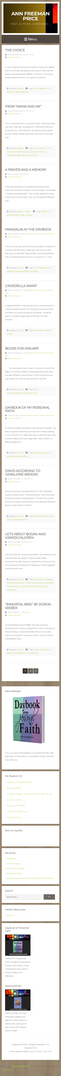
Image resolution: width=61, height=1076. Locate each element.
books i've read (13, 92)
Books (20, 88)
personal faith (22, 456)
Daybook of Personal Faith (19, 782)
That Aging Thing (13, 873)
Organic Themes (35, 1051)
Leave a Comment (14, 57)
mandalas (34, 271)
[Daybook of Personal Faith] (17, 955)
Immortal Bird (32, 653)
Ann (32, 55)
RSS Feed (48, 1051)
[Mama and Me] (17, 1000)
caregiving (11, 155)
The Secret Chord (20, 519)
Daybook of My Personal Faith (27, 409)
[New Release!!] (30, 745)
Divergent (49, 579)
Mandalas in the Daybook (28, 229)
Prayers (27, 211)
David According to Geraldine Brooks (22, 472)
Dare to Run (39, 579)
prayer (22, 215)
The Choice (15, 50)
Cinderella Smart (21, 286)
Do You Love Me (14, 800)
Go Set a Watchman (15, 583)
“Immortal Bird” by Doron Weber (28, 606)
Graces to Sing (14, 817)
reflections (24, 92)
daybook (38, 453)
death (41, 649)
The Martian (48, 583)
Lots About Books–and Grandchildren (25, 536)
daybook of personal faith (18, 271)
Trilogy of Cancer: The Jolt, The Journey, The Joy (29, 794)
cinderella (38, 330)
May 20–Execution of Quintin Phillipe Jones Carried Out (29, 878)
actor (36, 649)
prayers (29, 215)
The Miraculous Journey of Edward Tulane (25, 586)
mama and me (31, 155)
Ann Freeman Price (30, 16)
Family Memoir (19, 653)
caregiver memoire (38, 152)
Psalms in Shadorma (17, 811)
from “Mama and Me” (23, 106)
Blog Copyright (7, 1070)
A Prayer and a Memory (25, 170)
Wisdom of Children (16, 805)
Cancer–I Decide (13, 863)
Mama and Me (13, 788)
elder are (20, 155)
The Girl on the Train (33, 583)
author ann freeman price (18, 152)
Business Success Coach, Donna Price (40, 234)
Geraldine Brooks (41, 516)
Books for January (22, 348)
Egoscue (10, 915)
